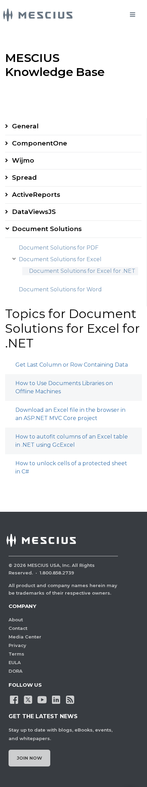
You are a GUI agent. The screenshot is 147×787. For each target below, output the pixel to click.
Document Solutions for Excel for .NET (82, 271)
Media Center (25, 636)
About (16, 619)
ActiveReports (36, 195)
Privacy (17, 645)
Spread (24, 177)
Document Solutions (47, 229)
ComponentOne (39, 143)
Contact (18, 628)
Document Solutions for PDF (58, 247)
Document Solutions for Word (60, 289)
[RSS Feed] (70, 699)
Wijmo (23, 160)
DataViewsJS (34, 212)
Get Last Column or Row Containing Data (71, 364)
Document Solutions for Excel (60, 259)
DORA (16, 671)
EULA (15, 662)
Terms (16, 654)
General (25, 126)
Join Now (29, 758)
